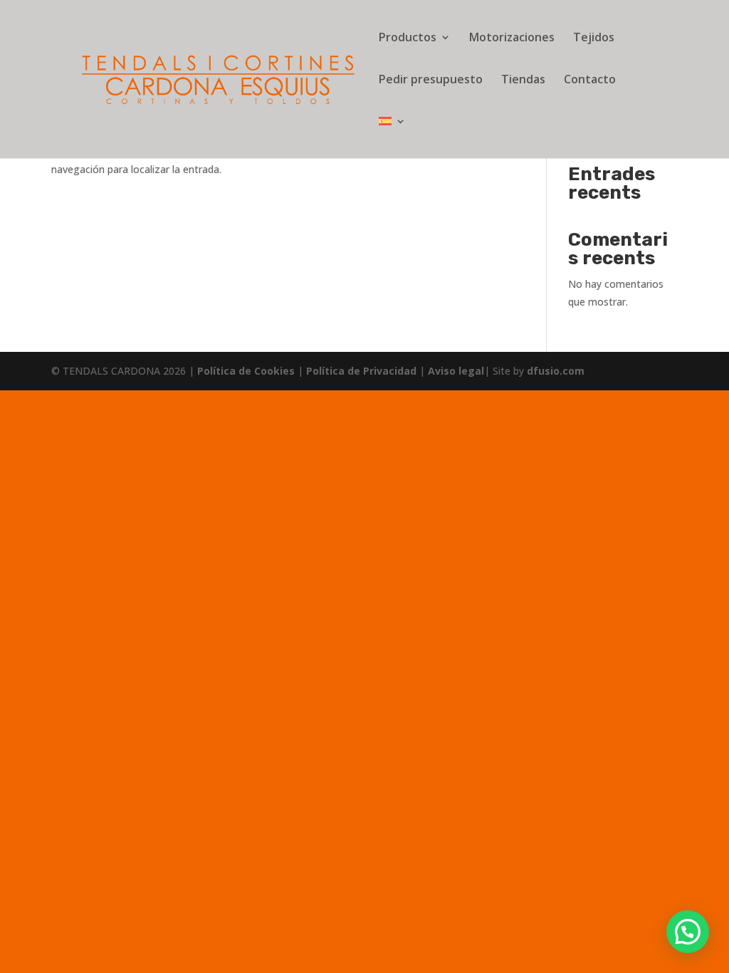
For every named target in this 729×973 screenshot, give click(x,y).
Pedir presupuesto (431, 80)
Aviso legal (456, 371)
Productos (407, 38)
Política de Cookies (247, 371)
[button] (687, 931)
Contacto (590, 80)
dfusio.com (555, 371)
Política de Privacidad (362, 371)
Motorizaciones (512, 38)
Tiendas (523, 80)
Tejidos (593, 38)
